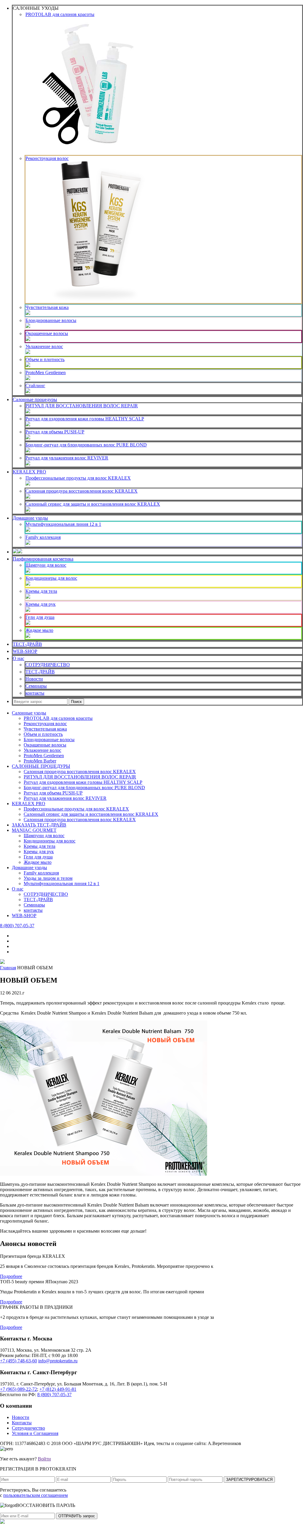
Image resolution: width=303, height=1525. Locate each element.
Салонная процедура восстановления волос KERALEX (81, 491)
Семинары (36, 685)
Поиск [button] (76, 701)
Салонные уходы (29, 712)
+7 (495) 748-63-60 (18, 1360)
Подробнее (11, 1276)
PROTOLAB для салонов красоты (59, 14)
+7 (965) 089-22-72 (18, 1389)
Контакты (22, 1422)
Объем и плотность (45, 359)
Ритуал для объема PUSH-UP (54, 431)
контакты (34, 693)
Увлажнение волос (44, 346)
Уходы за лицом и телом (48, 878)
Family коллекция (43, 537)
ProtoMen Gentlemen (45, 372)
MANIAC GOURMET (34, 830)
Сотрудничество (28, 1428)
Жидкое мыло (39, 630)
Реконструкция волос (47, 158)
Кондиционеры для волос (51, 578)
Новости (34, 678)
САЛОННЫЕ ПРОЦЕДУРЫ (41, 766)
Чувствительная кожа (47, 307)
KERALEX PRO (29, 471)
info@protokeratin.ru (58, 1360)
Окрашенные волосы (46, 333)
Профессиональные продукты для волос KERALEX (78, 477)
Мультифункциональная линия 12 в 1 (63, 524)
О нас (18, 658)
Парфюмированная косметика (43, 558)
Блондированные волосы (50, 320)
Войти (44, 1458)
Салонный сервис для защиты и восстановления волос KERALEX (92, 504)
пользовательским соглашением (35, 1495)
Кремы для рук (40, 604)
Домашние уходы (30, 517)
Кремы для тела (41, 591)
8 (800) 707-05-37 (17, 925)
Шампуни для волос (45, 565)
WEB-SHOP (25, 651)
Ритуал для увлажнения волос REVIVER (66, 457)
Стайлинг (35, 385)
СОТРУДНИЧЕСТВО (47, 664)
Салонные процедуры (35, 399)
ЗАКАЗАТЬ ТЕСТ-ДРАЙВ (39, 824)
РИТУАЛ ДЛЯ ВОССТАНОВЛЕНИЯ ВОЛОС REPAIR (81, 405)
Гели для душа (39, 617)
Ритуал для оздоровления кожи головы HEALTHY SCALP (84, 418)
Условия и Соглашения (35, 1433)
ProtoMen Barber (40, 760)
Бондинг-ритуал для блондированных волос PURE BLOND (86, 444)
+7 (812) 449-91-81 (57, 1389)
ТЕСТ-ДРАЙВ (27, 644)
